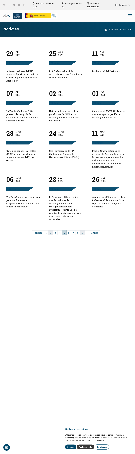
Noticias (127, 29)
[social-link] (4, 5)
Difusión (113, 29)
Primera (38, 232)
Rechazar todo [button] (85, 447)
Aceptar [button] (70, 447)
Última (94, 232)
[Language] (7, 15)
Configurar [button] (102, 447)
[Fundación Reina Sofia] (17, 15)
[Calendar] (6, 447)
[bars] (130, 16)
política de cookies (73, 440)
